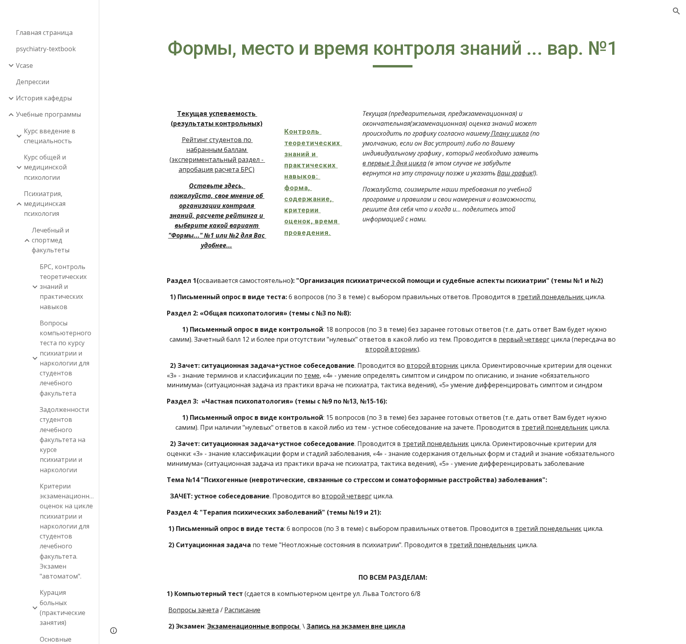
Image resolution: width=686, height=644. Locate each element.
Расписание (242, 610)
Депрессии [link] (32, 81)
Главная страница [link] (44, 32)
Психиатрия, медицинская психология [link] (45, 203)
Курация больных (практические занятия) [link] (62, 607)
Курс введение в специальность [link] (49, 136)
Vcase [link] (24, 65)
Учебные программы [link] (48, 114)
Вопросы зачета (193, 610)
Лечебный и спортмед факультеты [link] (50, 240)
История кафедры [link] (44, 98)
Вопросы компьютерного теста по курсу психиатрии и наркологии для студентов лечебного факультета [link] (65, 358)
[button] (676, 11)
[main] (393, 52)
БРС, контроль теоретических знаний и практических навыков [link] (63, 286)
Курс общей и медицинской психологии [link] (45, 167)
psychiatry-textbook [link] (46, 48)
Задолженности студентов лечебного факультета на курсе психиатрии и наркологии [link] (64, 439)
